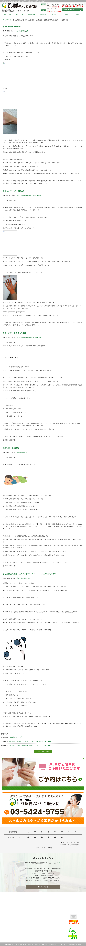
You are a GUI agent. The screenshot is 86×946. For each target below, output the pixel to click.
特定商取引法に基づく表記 (75, 944)
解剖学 (39, 195)
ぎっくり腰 (20, 195)
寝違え (19, 578)
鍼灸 (27, 31)
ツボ (18, 31)
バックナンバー (43, 751)
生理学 (35, 195)
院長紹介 (54, 14)
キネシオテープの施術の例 (14, 191)
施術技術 (22, 31)
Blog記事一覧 (7, 20)
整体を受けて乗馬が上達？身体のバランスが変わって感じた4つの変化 (30, 741)
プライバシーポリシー (63, 944)
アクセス (78, 14)
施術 (25, 195)
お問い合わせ (43, 887)
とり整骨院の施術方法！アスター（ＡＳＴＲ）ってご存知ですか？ (30, 574)
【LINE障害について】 (16, 737)
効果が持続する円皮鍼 (12, 27)
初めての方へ (7, 14)
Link (60, 863)
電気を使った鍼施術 (11, 448)
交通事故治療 (31, 14)
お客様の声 (43, 14)
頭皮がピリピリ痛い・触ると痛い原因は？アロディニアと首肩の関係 (30, 745)
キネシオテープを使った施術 (14, 333)
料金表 (66, 14)
